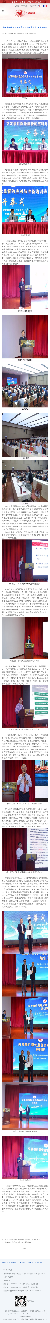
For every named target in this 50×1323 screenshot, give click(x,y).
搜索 (17, 6)
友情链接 (22, 1262)
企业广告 (38, 1262)
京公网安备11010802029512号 (17, 1311)
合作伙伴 (5, 1262)
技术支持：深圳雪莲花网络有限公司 (34, 1319)
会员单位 (14, 1262)
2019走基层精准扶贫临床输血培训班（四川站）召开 (23, 1239)
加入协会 (24, 6)
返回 (24, 1249)
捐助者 (30, 1262)
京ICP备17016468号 (37, 1311)
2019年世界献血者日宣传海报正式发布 (19, 1242)
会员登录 (33, 6)
